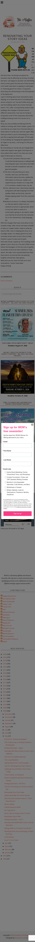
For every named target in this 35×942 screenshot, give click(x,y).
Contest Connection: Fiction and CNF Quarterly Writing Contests (17, 478)
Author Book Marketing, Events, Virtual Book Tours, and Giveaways (18, 473)
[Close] (32, 425)
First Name (7, 450)
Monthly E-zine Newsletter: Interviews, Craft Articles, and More (18, 483)
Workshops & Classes (14, 487)
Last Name (7, 460)
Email (5, 441)
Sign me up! (17, 513)
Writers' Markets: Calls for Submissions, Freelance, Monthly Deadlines (18, 492)
